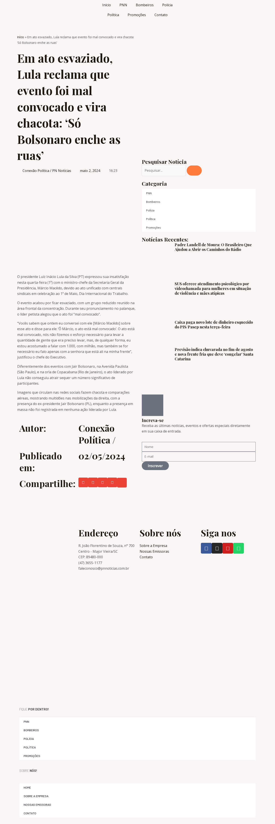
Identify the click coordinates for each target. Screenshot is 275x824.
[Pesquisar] (194, 170)
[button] (83, 482)
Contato (161, 14)
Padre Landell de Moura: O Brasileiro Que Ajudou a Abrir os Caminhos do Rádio (213, 247)
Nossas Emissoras (37, 804)
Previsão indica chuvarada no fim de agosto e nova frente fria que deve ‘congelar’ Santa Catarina (214, 354)
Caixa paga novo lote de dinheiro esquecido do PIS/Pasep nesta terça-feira (214, 324)
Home (27, 787)
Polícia (167, 5)
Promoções (137, 14)
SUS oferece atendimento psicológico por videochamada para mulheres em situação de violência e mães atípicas (213, 288)
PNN (123, 5)
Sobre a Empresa (36, 796)
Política (113, 14)
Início (106, 5)
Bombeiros (145, 5)
